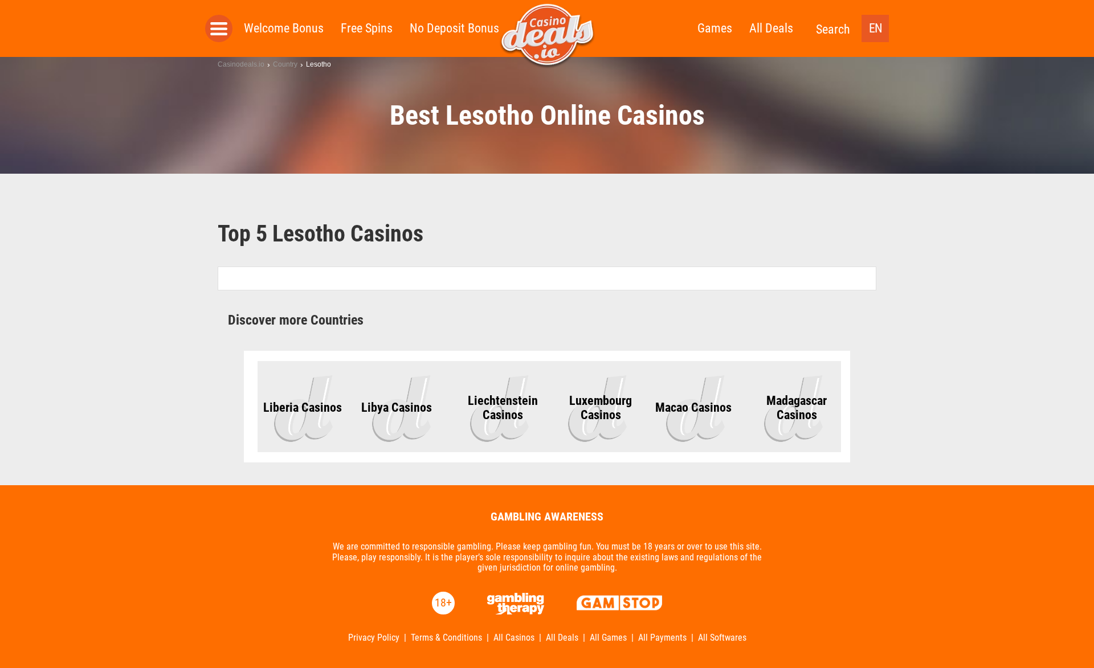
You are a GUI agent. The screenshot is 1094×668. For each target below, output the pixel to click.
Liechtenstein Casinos (503, 408)
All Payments (662, 638)
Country (285, 64)
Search (833, 29)
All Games (608, 638)
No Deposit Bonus (454, 28)
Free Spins (367, 28)
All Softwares (722, 638)
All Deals (771, 28)
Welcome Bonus (284, 28)
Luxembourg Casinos (600, 408)
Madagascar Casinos (796, 408)
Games (714, 28)
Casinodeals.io (241, 64)
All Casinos (513, 638)
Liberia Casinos (302, 407)
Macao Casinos (693, 407)
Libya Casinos (396, 407)
